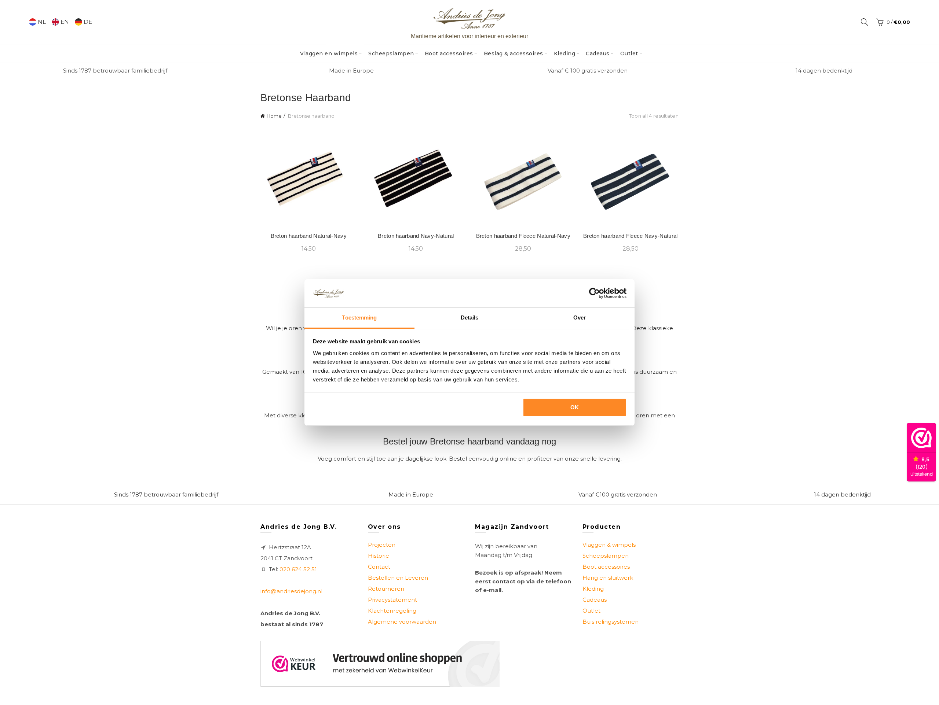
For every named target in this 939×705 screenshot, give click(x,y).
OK (574, 407)
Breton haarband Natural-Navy (309, 236)
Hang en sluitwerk (607, 577)
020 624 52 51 (298, 569)
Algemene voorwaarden (402, 621)
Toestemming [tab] (359, 317)
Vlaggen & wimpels (609, 544)
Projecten (381, 544)
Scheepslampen (391, 53)
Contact (379, 566)
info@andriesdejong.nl (291, 591)
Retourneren (386, 588)
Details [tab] (470, 317)
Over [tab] (579, 317)
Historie (378, 555)
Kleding (565, 53)
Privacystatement (392, 599)
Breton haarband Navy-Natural (416, 236)
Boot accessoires (449, 53)
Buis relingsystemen (610, 621)
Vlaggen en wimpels (331, 50)
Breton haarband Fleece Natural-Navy (523, 236)
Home (274, 116)
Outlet (629, 53)
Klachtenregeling (392, 610)
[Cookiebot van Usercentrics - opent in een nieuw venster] (594, 293)
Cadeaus (598, 53)
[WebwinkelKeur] (380, 664)
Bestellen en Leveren (398, 577)
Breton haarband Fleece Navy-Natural (630, 236)
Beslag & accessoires (513, 53)
